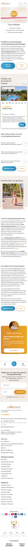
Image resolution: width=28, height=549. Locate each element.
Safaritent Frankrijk (7, 494)
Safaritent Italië (5, 492)
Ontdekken (23, 365)
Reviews (3, 448)
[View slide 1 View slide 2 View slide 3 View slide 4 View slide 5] (14, 93)
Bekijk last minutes (8, 65)
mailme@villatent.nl (8, 427)
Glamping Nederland (7, 462)
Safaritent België (6, 497)
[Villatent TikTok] (23, 533)
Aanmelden (19, 392)
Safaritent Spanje (6, 490)
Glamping (4, 459)
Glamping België (6, 471)
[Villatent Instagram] (11, 533)
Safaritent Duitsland (7, 504)
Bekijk (22, 124)
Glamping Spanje (6, 464)
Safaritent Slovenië (6, 501)
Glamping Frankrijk (6, 469)
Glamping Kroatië (6, 473)
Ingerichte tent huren (7, 478)
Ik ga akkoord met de (15, 397)
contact (21, 168)
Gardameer (21, 243)
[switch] (4, 397)
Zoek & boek (22, 65)
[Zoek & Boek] (14, 363)
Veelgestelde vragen (7, 452)
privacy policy (21, 397)
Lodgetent (4, 476)
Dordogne (16, 248)
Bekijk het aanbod (9, 168)
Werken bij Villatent (7, 450)
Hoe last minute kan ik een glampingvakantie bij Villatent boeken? (11, 143)
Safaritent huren (6, 485)
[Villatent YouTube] (17, 533)
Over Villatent (14, 350)
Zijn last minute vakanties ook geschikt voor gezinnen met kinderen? (11, 152)
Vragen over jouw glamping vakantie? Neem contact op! (12, 444)
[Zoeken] (20, 3)
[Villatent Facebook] (5, 533)
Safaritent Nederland (7, 487)
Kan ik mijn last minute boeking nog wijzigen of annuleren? (10, 161)
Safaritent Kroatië (6, 499)
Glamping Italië (5, 466)
